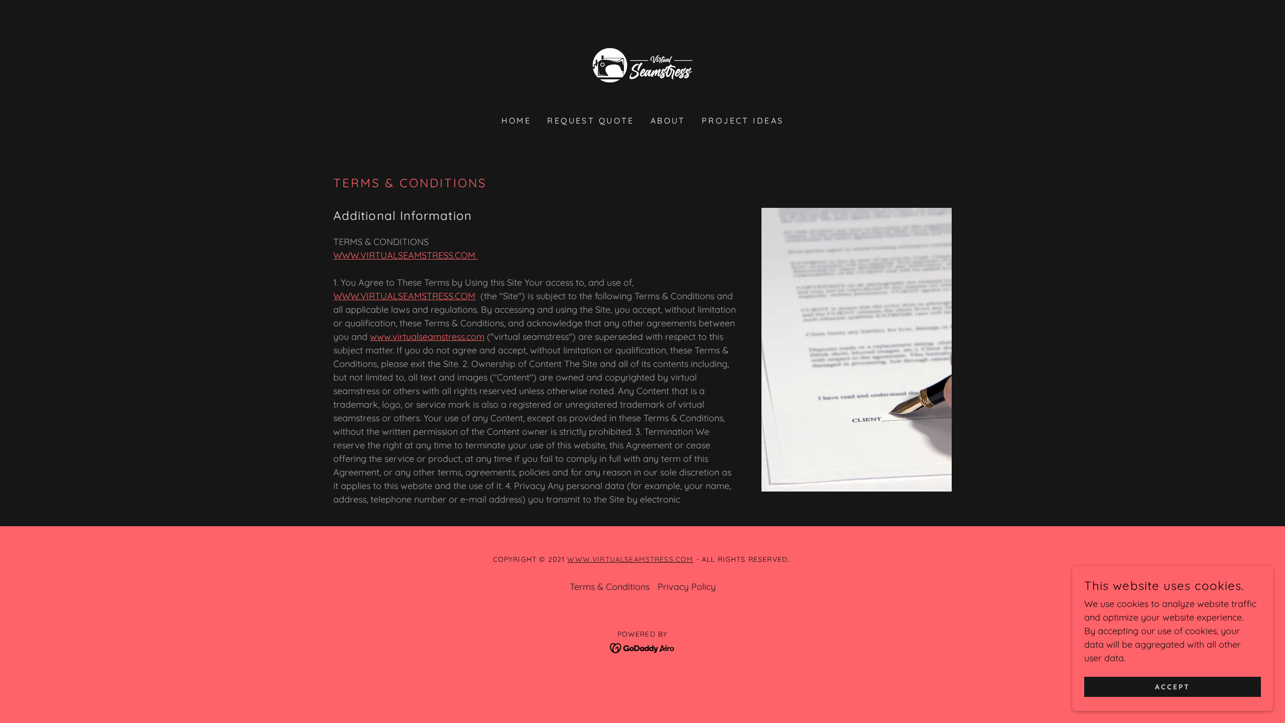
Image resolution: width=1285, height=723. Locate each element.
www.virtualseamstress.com (427, 336)
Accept (1172, 686)
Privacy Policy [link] (687, 586)
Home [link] (516, 120)
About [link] (668, 120)
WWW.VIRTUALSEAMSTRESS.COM (405, 255)
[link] (642, 64)
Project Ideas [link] (743, 120)
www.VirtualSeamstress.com (630, 559)
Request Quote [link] (590, 120)
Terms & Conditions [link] (610, 586)
